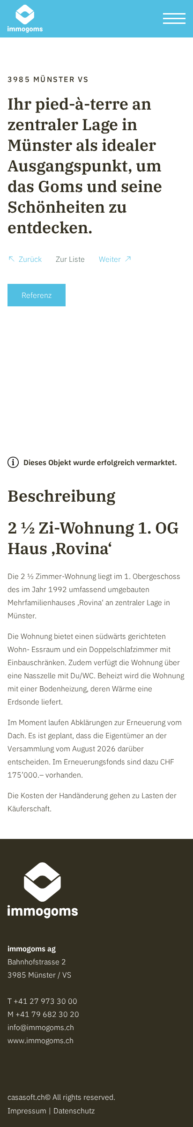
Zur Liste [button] (70, 259)
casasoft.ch (26, 1097)
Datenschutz (74, 1110)
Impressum (26, 1110)
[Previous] (22, 354)
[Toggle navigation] (174, 18)
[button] (24, 260)
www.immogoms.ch (40, 1040)
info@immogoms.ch (40, 1027)
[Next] (170, 354)
